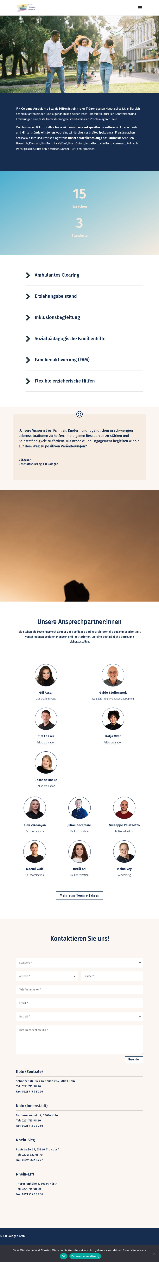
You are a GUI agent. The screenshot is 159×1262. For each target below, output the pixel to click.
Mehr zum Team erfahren (79, 895)
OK (64, 1256)
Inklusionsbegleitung (57, 317)
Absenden (134, 1059)
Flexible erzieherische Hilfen (65, 381)
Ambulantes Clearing (57, 275)
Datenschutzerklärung (85, 1256)
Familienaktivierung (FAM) (62, 359)
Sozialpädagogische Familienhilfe (70, 338)
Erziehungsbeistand (56, 296)
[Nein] (154, 1254)
